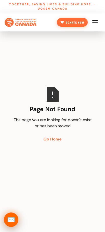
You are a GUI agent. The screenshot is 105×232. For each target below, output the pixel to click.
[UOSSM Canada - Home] (20, 22)
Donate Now (75, 22)
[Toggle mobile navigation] (96, 22)
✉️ (11, 220)
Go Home (52, 139)
